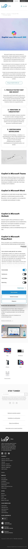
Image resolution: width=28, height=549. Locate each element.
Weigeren (14, 301)
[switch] (24, 274)
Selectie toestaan (14, 296)
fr (26, 6)
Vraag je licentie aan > (7, 320)
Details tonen (20, 288)
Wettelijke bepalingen (18, 538)
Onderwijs (23, 1)
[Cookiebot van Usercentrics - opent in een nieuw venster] (20, 247)
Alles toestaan (14, 292)
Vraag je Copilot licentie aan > (14, 83)
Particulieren (9, 1)
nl (24, 6)
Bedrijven (16, 1)
